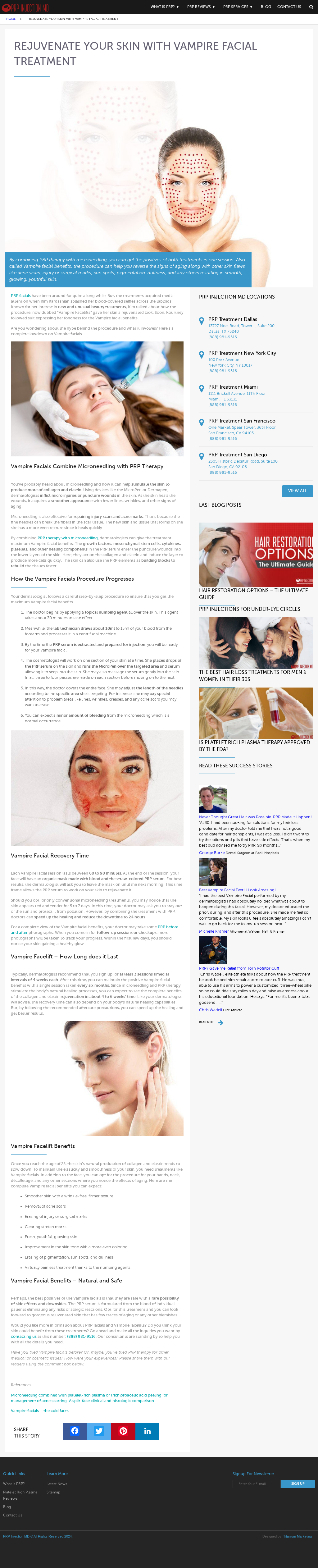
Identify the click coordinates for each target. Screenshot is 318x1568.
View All (297, 490)
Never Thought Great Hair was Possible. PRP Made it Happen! (255, 817)
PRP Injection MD (16, 1536)
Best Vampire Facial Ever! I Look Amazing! (237, 890)
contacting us (24, 1336)
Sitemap (53, 1492)
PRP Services (235, 7)
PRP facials (21, 295)
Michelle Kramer (214, 931)
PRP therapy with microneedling (68, 538)
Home (11, 19)
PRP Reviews (199, 7)
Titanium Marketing (297, 1536)
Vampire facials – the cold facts (40, 1410)
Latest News (57, 1484)
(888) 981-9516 (81, 1336)
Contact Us (289, 7)
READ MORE (207, 1022)
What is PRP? (163, 7)
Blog (266, 7)
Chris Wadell (210, 1010)
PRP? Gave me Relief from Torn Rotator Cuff (239, 968)
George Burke (212, 853)
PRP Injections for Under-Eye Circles (249, 609)
